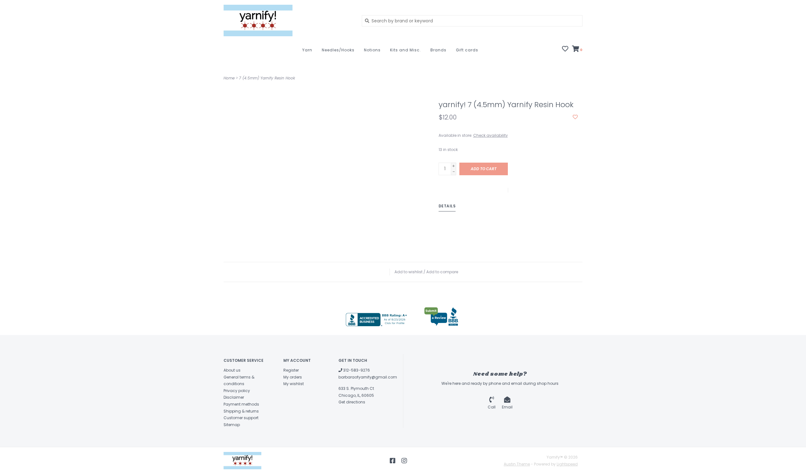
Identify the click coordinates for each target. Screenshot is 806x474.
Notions (372, 50)
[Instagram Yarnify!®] (404, 461)
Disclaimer (234, 397)
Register (291, 370)
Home (229, 78)
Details (447, 206)
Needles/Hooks (338, 50)
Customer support (241, 417)
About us (232, 370)
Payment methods (241, 404)
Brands (438, 50)
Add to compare (442, 272)
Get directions (351, 402)
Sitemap (232, 424)
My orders (292, 377)
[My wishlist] (565, 49)
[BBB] (377, 319)
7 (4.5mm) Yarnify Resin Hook (267, 78)
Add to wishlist (408, 272)
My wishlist (293, 383)
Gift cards (467, 50)
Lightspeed (567, 464)
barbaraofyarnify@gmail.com (367, 377)
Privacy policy (237, 390)
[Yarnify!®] (288, 20)
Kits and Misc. (405, 50)
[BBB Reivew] (441, 316)
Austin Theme (517, 464)
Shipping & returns (241, 411)
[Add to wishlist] (575, 117)
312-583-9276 (356, 370)
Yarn (307, 50)
